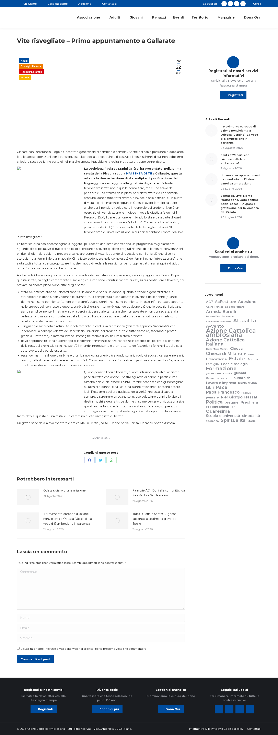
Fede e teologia (234, 364)
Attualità (244, 321)
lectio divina (247, 383)
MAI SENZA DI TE (139, 173)
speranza (212, 420)
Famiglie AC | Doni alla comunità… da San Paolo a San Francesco (158, 493)
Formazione (221, 368)
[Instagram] (239, 709)
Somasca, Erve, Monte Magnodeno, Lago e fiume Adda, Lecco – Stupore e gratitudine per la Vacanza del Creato (240, 204)
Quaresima (218, 411)
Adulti (24, 60)
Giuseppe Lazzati (217, 378)
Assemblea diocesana (220, 316)
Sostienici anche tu (233, 252)
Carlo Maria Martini (217, 349)
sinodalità (251, 416)
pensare (212, 397)
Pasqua (246, 392)
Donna (249, 354)
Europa (252, 359)
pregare (232, 402)
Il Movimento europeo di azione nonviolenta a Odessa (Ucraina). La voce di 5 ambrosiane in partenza (67, 518)
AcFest (221, 302)
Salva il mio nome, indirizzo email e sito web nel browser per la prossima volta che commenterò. (84, 648)
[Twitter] (229, 709)
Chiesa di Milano (224, 353)
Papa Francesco (223, 392)
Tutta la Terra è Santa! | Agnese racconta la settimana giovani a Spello (154, 518)
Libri (210, 388)
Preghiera (249, 402)
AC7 (209, 302)
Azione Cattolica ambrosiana (231, 333)
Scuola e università (223, 416)
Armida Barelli (221, 311)
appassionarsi (235, 306)
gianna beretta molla (219, 373)
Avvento (215, 326)
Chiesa (236, 349)
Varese (25, 77)
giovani (240, 373)
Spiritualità (233, 420)
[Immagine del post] (28, 497)
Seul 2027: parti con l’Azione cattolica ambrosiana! (235, 159)
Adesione (247, 302)
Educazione (216, 359)
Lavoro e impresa (221, 383)
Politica (214, 402)
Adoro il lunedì (214, 307)
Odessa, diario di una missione (64, 490)
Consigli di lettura (31, 66)
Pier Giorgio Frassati (239, 397)
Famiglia (212, 364)
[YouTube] (250, 709)
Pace (221, 387)
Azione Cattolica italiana (225, 342)
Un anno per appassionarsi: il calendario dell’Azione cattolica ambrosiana (240, 179)
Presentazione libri (220, 407)
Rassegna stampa (31, 71)
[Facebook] (219, 709)
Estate (237, 359)
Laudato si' (240, 378)
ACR (233, 302)
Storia (251, 420)
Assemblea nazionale (218, 321)
